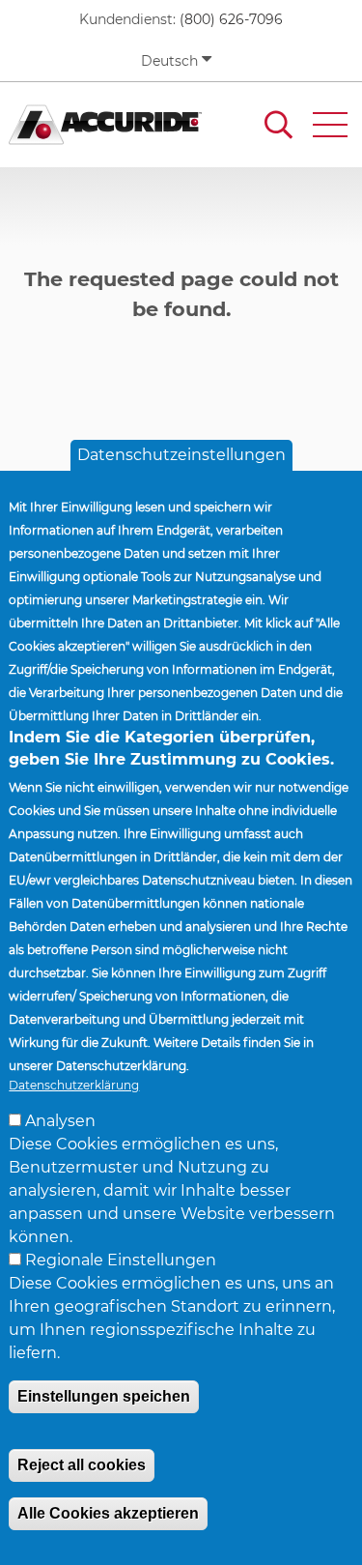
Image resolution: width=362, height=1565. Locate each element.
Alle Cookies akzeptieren (108, 1513)
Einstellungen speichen (103, 1396)
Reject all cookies (81, 1465)
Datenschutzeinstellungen (181, 455)
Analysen (60, 1121)
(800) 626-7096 (231, 19)
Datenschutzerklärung (74, 1085)
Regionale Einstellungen (120, 1260)
